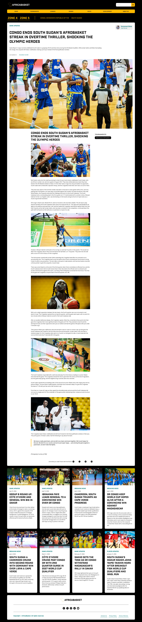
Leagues (52, 11)
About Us (126, 11)
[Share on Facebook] (73, 462)
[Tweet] (79, 462)
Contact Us (104, 616)
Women (71, 11)
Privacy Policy (113, 616)
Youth (89, 11)
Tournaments (34, 11)
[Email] (92, 462)
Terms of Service (123, 616)
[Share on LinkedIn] (85, 462)
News (16, 11)
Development (107, 11)
